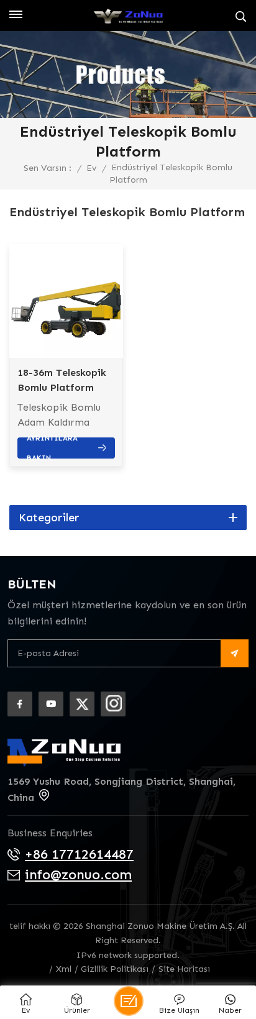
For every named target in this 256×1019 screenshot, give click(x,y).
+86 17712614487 (79, 854)
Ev (91, 168)
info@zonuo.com (78, 874)
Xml (63, 969)
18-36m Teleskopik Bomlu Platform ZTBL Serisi (61, 381)
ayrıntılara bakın (52, 448)
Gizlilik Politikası (115, 969)
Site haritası (184, 969)
